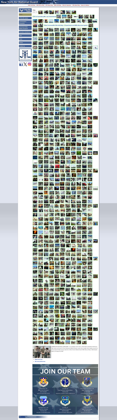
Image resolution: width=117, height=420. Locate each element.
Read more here (38, 359)
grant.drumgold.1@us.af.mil (43, 393)
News (20, 39)
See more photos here (40, 361)
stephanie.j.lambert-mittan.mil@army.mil (65, 393)
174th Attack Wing (76, 5)
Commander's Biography (22, 22)
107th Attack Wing (49, 5)
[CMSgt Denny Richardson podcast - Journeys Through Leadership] (25, 54)
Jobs (20, 35)
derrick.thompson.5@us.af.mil (65, 412)
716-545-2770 (43, 411)
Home (20, 14)
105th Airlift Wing (31, 5)
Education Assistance (24, 32)
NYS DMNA (22, 416)
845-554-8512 (43, 392)
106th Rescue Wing (40, 5)
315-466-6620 (87, 411)
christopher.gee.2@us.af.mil (87, 393)
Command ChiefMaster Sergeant (23, 27)
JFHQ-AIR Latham (23, 18)
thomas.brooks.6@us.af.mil (87, 412)
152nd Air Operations (66, 5)
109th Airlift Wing (57, 5)
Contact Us (22, 46)
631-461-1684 (87, 392)
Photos (21, 42)
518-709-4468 (65, 411)
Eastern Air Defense (85, 5)
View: (34, 10)
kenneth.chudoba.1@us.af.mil (43, 412)
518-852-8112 (65, 392)
